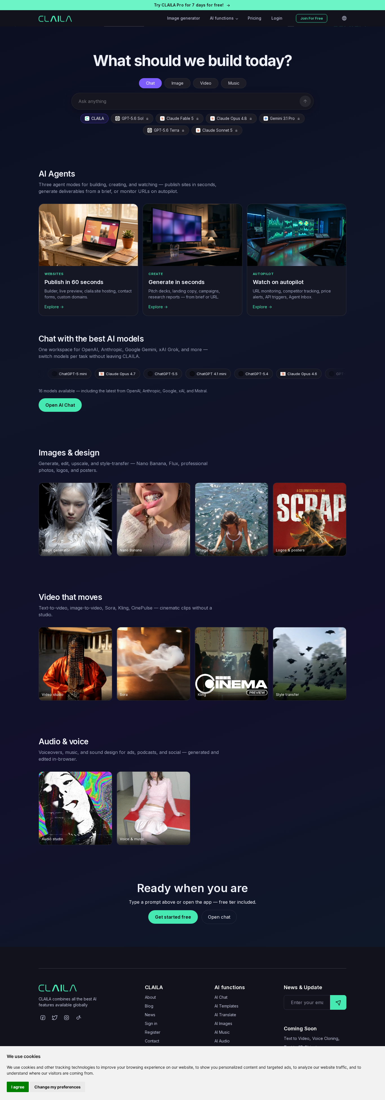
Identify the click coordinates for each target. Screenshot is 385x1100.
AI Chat (220, 997)
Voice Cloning (325, 1038)
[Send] (305, 101)
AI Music (222, 1032)
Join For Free (311, 18)
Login (276, 18)
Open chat (219, 917)
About (150, 997)
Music (233, 83)
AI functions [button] (222, 18)
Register (152, 1032)
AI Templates (226, 1006)
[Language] (344, 18)
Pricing (254, 18)
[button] (192, 5)
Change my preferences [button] (57, 1086)
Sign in (151, 1023)
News (150, 1014)
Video (205, 83)
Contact (152, 1041)
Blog (149, 1006)
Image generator (183, 18)
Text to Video (296, 1038)
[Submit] (338, 1002)
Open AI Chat (60, 405)
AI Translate (225, 1014)
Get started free (173, 917)
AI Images (223, 1023)
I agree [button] (17, 1086)
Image (177, 83)
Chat (150, 83)
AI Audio (222, 1041)
